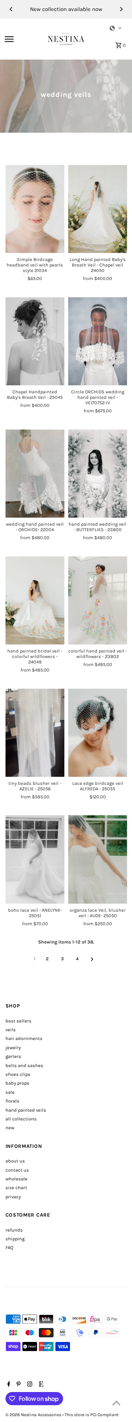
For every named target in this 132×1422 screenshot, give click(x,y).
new (10, 1127)
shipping (15, 1238)
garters (13, 1056)
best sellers (19, 1021)
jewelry (13, 1047)
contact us (17, 1170)
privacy (13, 1196)
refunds (14, 1230)
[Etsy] (40, 1384)
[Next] (120, 9)
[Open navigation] (23, 39)
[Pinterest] (18, 1384)
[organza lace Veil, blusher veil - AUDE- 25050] (97, 859)
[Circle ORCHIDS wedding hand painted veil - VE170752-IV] (97, 341)
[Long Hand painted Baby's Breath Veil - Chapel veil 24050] (97, 209)
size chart (16, 1187)
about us (15, 1161)
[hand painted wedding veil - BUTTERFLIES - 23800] (97, 474)
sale (10, 1092)
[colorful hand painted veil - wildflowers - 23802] (97, 600)
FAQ (9, 1247)
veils (11, 1029)
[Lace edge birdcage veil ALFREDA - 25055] (97, 733)
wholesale (16, 1178)
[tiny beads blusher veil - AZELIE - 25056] (35, 733)
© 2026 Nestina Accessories (34, 1414)
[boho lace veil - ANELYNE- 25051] (35, 859)
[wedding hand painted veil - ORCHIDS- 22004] (35, 474)
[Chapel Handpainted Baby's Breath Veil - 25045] (35, 341)
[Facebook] (8, 1384)
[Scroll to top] (116, 1403)
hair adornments (24, 1038)
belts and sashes (24, 1065)
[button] (116, 28)
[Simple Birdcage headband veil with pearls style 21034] (35, 209)
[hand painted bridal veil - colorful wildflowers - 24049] (35, 600)
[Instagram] (28, 1384)
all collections (21, 1119)
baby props (17, 1083)
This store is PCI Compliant (92, 1414)
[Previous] (11, 9)
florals (12, 1101)
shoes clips (18, 1074)
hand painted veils (26, 1110)
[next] (92, 959)
